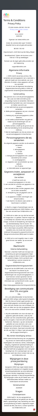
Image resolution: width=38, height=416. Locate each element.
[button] (19, 31)
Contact (25, 29)
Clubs (21, 29)
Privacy (12, 29)
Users (17, 29)
